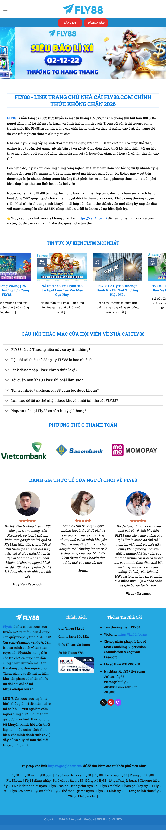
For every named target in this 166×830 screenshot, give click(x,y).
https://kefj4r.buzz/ (92, 223)
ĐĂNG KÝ (70, 22)
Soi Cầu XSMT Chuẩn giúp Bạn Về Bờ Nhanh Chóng (138, 293)
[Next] (157, 55)
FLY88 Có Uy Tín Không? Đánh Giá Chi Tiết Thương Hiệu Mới (83, 295)
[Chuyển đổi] (7, 355)
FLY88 (12, 123)
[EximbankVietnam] (138, 455)
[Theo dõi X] (103, 707)
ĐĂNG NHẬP (96, 22)
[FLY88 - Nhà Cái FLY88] (83, 9)
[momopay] (82, 455)
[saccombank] (27, 455)
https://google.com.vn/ (65, 771)
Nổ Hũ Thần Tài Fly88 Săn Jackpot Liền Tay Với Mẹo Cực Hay (28, 295)
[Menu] (5, 9)
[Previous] (8, 55)
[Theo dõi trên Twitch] (118, 707)
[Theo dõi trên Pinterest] (110, 707)
